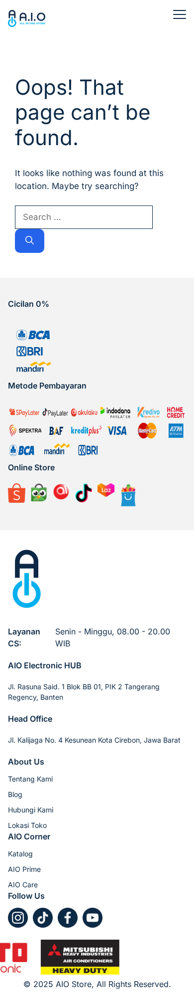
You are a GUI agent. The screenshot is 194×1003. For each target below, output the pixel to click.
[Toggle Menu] (179, 14)
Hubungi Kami (30, 809)
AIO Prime (24, 869)
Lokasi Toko (27, 825)
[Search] (29, 241)
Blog (15, 794)
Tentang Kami (30, 779)
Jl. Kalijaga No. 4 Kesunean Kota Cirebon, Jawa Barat (94, 740)
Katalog (20, 853)
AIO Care (23, 884)
